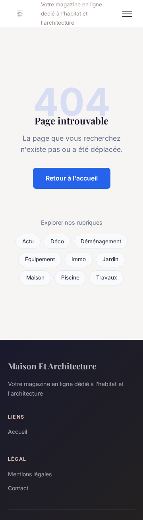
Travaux (106, 277)
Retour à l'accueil (72, 178)
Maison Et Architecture (52, 365)
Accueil (17, 431)
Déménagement (101, 241)
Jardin (110, 259)
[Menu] (127, 14)
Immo (79, 259)
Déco (57, 241)
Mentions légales (30, 474)
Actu (28, 241)
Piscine (70, 277)
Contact (18, 488)
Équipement (40, 259)
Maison (35, 277)
